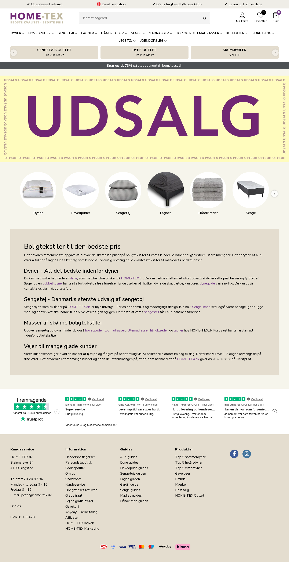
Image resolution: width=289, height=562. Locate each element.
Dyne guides (129, 462)
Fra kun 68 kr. (144, 52)
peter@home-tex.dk (36, 495)
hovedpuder (94, 330)
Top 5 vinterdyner (188, 468)
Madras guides (131, 495)
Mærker (181, 484)
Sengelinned (201, 307)
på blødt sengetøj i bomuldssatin (144, 65)
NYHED (234, 52)
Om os (70, 473)
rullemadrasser (138, 330)
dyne (73, 278)
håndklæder (159, 330)
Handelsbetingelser (80, 457)
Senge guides (130, 490)
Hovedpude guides (134, 468)
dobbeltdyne (52, 283)
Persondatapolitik (78, 462)
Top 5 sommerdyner (190, 457)
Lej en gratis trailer (79, 501)
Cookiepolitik (75, 468)
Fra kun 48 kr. (54, 52)
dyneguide (207, 283)
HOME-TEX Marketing (82, 528)
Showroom (73, 479)
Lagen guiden (130, 479)
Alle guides (128, 457)
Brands (180, 479)
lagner (178, 330)
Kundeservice (75, 484)
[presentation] (13, 52)
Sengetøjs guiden (133, 473)
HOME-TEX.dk (132, 278)
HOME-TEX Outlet (189, 495)
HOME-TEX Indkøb (79, 523)
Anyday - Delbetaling (81, 512)
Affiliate (71, 517)
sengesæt (151, 312)
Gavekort (72, 506)
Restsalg (182, 490)
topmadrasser (114, 330)
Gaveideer (182, 473)
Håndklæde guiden (134, 501)
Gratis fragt (73, 495)
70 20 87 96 (33, 479)
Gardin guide (129, 484)
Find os (15, 506)
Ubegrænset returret (81, 490)
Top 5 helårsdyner (188, 462)
